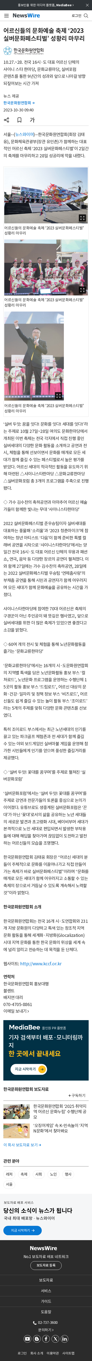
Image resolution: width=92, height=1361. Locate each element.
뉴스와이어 (24, 134)
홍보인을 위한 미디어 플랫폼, (46, 5)
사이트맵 (68, 1353)
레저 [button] (9, 1174)
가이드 (46, 1301)
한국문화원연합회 (18, 102)
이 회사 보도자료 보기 (22, 1145)
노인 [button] (53, 1174)
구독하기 (78, 1095)
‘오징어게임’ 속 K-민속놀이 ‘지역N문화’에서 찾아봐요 (60, 1128)
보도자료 (46, 1280)
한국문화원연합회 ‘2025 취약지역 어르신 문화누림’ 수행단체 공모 (59, 1112)
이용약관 (53, 1353)
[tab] (46, 1280)
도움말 (46, 1312)
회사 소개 (36, 1353)
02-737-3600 (48, 1322)
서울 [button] (9, 1184)
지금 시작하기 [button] (20, 1230)
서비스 (46, 1290)
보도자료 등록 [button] (46, 1265)
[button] (6, 120)
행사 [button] (68, 1174)
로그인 (22, 1353)
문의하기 (45, 1330)
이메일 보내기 (16, 1011)
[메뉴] (5, 15)
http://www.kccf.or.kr (41, 963)
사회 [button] (38, 1174)
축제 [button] (24, 1174)
